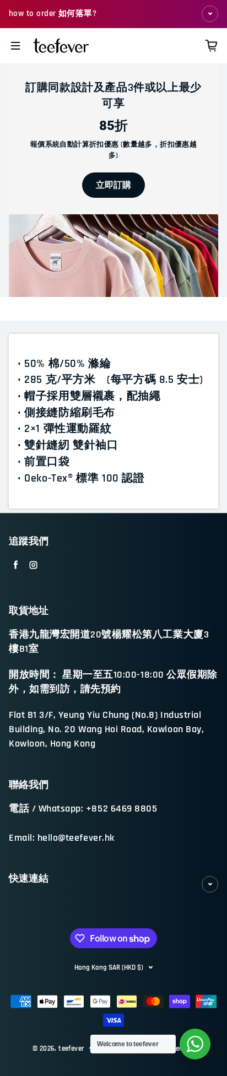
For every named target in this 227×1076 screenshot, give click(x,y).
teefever (71, 1048)
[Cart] (211, 45)
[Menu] (15, 45)
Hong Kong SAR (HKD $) (108, 967)
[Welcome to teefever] (195, 1044)
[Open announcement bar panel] (210, 14)
